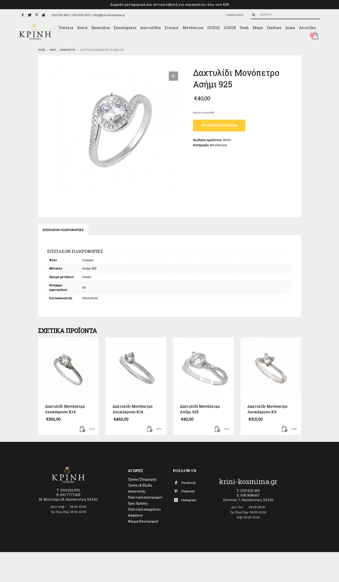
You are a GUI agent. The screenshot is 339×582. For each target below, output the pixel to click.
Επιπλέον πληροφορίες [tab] (63, 230)
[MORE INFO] (91, 429)
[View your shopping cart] (314, 36)
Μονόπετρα (218, 145)
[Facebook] (22, 15)
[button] (173, 76)
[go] (253, 14)
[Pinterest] (36, 15)
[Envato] (43, 15)
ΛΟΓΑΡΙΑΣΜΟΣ (235, 15)
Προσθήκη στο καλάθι (219, 125)
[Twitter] (29, 15)
